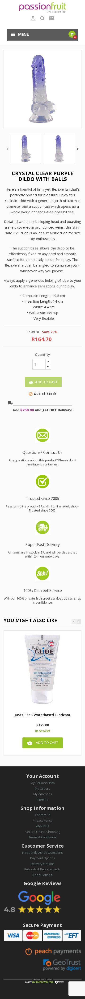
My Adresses (42, 794)
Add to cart (43, 382)
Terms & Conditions (42, 837)
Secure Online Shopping (42, 832)
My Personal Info (42, 783)
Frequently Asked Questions (42, 852)
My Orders (42, 788)
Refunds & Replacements (42, 869)
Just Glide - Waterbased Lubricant (43, 715)
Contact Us (42, 815)
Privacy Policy (42, 820)
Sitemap (42, 799)
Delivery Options (43, 864)
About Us (42, 826)
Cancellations (42, 875)
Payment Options (42, 858)
